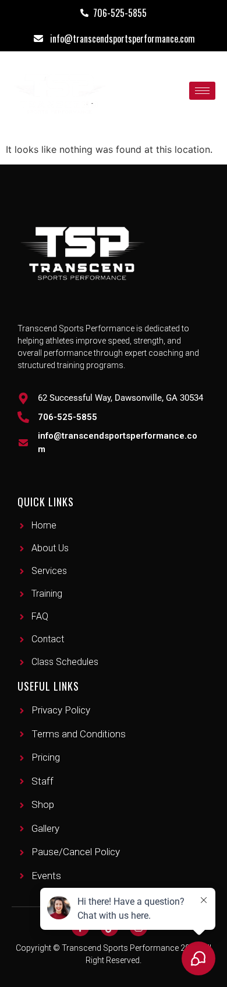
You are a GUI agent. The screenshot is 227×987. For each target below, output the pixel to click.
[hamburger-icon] (202, 91)
